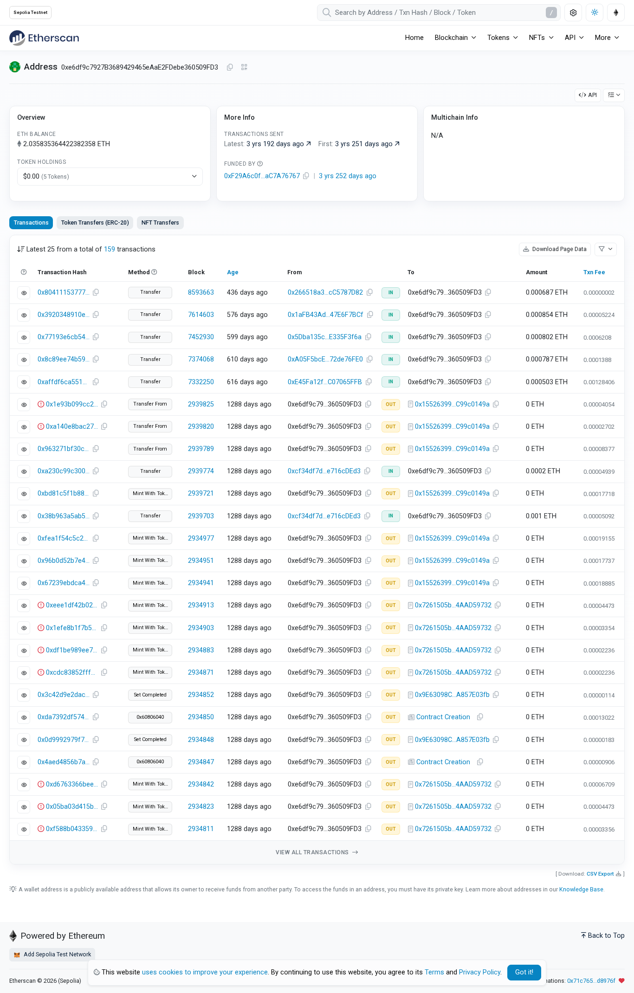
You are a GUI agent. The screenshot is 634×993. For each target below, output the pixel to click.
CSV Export (600, 873)
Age (233, 272)
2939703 (201, 516)
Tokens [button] (498, 38)
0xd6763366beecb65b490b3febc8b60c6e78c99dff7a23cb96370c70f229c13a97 (72, 784)
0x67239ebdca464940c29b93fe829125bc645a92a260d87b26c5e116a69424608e (64, 583)
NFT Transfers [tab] (160, 222)
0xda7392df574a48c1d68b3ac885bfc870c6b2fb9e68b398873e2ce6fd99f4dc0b (64, 717)
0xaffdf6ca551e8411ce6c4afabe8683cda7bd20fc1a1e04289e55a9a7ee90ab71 (64, 382)
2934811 (201, 829)
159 (109, 249)
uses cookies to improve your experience (205, 972)
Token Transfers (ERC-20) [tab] (95, 222)
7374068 (201, 359)
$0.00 (46, 177)
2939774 (201, 471)
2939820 (201, 427)
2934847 (201, 762)
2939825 (201, 404)
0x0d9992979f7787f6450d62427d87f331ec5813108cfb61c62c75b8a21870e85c (64, 740)
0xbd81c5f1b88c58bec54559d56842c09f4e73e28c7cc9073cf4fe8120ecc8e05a (64, 493)
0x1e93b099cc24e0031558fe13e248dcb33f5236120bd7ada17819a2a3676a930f (72, 404)
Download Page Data (559, 248)
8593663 (201, 293)
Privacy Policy (479, 972)
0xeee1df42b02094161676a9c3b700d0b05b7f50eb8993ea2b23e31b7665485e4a (72, 605)
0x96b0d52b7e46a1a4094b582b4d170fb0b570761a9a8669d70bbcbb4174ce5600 (64, 561)
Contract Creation (443, 717)
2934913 (201, 605)
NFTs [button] (537, 38)
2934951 (201, 561)
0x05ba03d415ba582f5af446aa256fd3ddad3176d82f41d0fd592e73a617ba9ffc (72, 807)
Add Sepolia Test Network (56, 954)
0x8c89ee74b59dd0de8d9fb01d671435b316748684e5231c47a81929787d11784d (64, 359)
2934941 (201, 583)
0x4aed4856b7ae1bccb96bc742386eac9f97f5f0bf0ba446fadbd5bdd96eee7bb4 (64, 762)
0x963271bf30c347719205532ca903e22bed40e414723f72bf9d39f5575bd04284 (64, 449)
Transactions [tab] (31, 222)
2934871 (201, 673)
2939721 (201, 493)
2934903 (201, 628)
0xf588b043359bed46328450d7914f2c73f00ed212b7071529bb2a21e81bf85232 (72, 829)
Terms (434, 972)
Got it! (524, 972)
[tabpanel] (317, 549)
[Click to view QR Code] (244, 67)
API (592, 94)
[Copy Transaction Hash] (95, 293)
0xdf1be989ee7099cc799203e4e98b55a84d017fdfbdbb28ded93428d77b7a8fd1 (72, 650)
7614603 (201, 315)
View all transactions (313, 852)
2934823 (201, 807)
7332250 (201, 382)
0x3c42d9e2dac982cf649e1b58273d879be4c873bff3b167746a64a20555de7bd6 (64, 695)
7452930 (201, 337)
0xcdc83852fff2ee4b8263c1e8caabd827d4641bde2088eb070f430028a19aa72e (72, 673)
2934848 (201, 740)
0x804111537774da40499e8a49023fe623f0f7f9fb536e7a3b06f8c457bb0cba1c (64, 293)
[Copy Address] (230, 68)
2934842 (201, 784)
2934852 (201, 695)
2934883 (201, 650)
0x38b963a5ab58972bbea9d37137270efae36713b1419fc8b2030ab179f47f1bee (64, 516)
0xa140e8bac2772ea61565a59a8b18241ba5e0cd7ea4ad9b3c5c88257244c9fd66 (72, 427)
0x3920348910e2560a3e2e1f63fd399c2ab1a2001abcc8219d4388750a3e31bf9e (64, 315)
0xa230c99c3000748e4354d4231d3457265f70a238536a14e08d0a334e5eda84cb (64, 471)
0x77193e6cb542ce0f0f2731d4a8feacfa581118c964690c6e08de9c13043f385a (64, 337)
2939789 (201, 449)
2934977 (201, 538)
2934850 (201, 717)
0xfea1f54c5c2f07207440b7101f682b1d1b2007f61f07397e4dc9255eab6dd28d (64, 538)
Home (414, 38)
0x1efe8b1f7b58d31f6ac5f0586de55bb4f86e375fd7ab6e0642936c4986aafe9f (72, 628)
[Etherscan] (44, 38)
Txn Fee (594, 272)
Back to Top (606, 936)
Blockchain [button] (451, 38)
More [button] (603, 38)
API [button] (570, 38)
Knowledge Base (581, 889)
